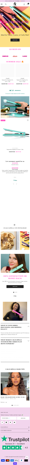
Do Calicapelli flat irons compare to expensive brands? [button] (12, 359)
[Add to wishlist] (28, 120)
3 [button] (16, 292)
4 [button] (17, 405)
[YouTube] (14, 422)
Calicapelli (7, 78)
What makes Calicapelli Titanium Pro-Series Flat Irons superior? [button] (11, 341)
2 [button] (15, 292)
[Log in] (24, 4)
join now (23, 418)
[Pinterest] (10, 422)
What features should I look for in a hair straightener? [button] (11, 351)
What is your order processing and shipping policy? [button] (11, 327)
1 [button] (13, 292)
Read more (3, 402)
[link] (15, 309)
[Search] (6, 4)
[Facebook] (2, 422)
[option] (15, 1)
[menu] (1, 4)
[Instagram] (6, 422)
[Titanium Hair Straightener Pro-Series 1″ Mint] (15, 133)
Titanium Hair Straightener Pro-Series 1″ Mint (15, 149)
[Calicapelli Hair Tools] (5, 56)
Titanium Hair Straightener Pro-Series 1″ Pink (7, 80)
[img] (15, 163)
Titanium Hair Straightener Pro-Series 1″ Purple (22, 80)
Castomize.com (22, 456)
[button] (15, 327)
